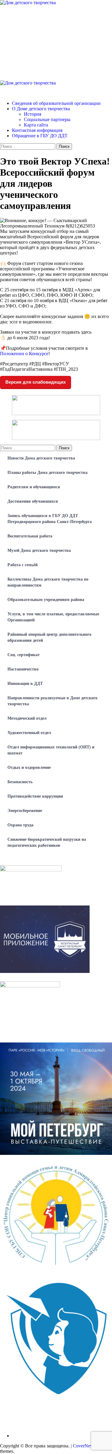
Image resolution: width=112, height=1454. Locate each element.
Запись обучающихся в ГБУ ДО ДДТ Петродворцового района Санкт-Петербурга (49, 518)
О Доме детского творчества (41, 108)
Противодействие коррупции (35, 796)
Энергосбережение (24, 810)
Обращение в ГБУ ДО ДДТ (39, 135)
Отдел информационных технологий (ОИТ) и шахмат (50, 750)
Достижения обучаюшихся (32, 501)
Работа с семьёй (22, 565)
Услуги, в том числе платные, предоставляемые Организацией (53, 617)
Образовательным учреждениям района (45, 599)
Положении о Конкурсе (24, 353)
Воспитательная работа (29, 536)
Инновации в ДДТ (25, 683)
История (32, 114)
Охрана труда (20, 825)
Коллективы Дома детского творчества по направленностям (47, 582)
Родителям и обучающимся (33, 487)
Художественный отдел (29, 732)
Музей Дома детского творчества (39, 550)
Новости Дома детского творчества (41, 458)
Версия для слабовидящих (35, 382)
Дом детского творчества (25, 93)
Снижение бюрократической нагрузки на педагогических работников (46, 842)
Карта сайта (36, 124)
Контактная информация (37, 130)
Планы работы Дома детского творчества (47, 472)
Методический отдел (27, 718)
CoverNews (84, 1445)
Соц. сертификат (23, 655)
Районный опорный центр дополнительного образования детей (49, 637)
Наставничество (23, 669)
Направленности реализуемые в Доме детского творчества (52, 701)
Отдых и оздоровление (29, 767)
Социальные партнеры (47, 119)
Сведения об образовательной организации (56, 103)
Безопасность (20, 782)
